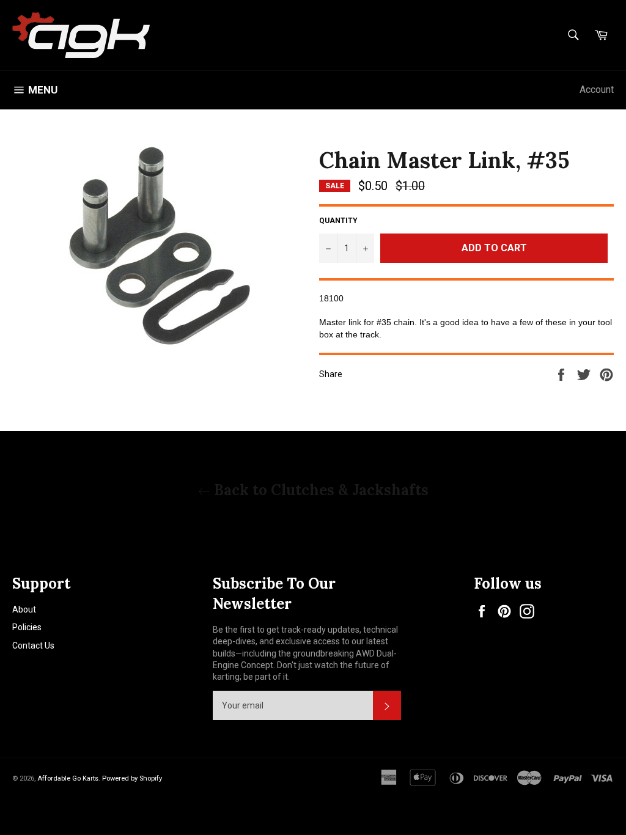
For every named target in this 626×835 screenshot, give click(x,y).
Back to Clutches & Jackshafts (319, 489)
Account (597, 89)
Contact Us (33, 645)
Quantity (338, 220)
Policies (27, 627)
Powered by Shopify (132, 778)
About (24, 609)
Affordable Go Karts (67, 778)
